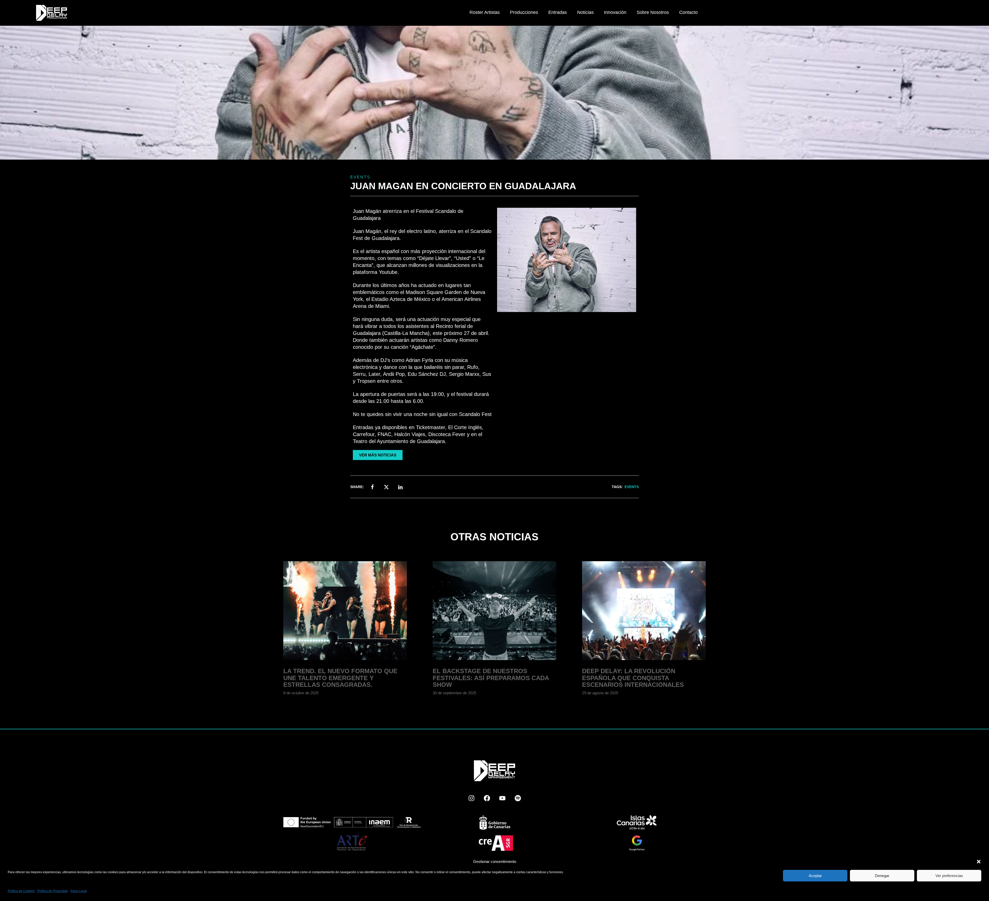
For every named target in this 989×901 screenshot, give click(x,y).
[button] (978, 861)
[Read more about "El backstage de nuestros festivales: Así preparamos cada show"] (494, 610)
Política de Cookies (21, 891)
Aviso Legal (78, 891)
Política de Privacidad (52, 891)
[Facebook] (486, 798)
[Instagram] (471, 798)
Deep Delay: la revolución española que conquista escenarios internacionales (633, 678)
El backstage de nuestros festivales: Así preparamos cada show (491, 678)
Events (360, 177)
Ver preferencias (949, 875)
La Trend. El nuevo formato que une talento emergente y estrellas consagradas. (340, 678)
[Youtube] (502, 798)
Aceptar (815, 875)
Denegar (882, 875)
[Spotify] (517, 798)
